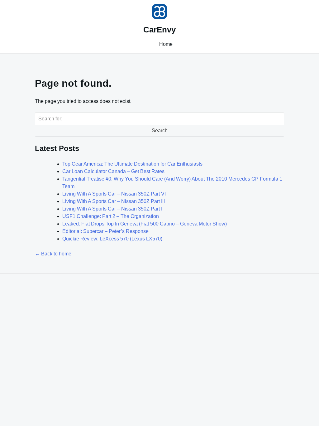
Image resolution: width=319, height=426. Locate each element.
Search (160, 130)
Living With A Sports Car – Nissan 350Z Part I (112, 208)
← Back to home (53, 253)
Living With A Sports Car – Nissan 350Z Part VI (114, 193)
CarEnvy (159, 29)
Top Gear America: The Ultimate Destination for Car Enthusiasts (132, 164)
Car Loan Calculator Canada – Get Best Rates (113, 171)
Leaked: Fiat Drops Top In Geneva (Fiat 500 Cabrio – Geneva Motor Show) (144, 223)
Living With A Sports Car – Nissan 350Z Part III (113, 201)
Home (166, 44)
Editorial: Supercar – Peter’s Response (105, 231)
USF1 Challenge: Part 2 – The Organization (110, 216)
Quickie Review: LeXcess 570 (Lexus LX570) (112, 238)
